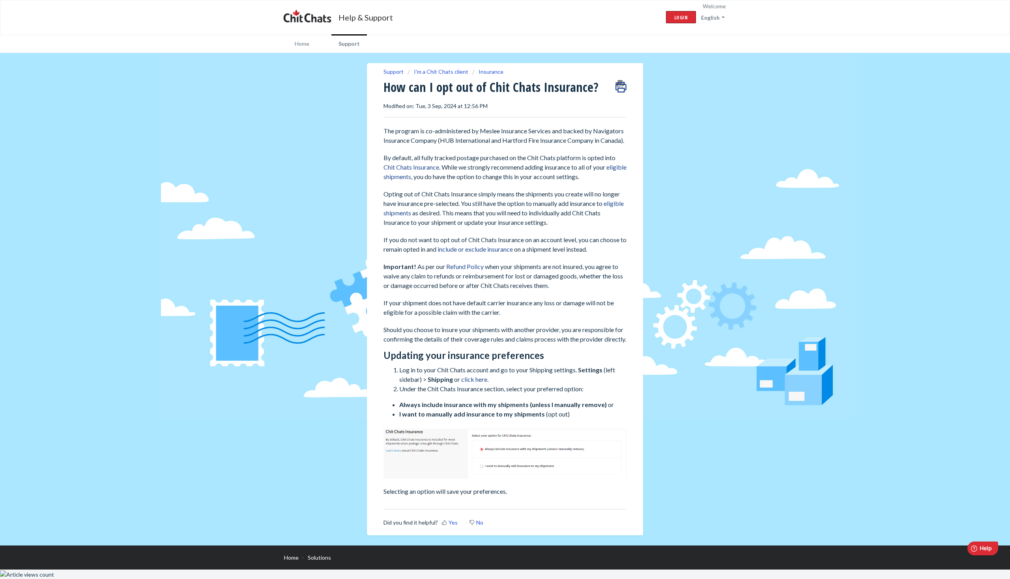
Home (302, 43)
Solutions (319, 557)
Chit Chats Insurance (411, 167)
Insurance (491, 71)
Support (349, 43)
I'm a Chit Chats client (441, 71)
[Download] (490, 188)
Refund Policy (465, 266)
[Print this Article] (621, 84)
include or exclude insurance (475, 249)
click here (474, 379)
